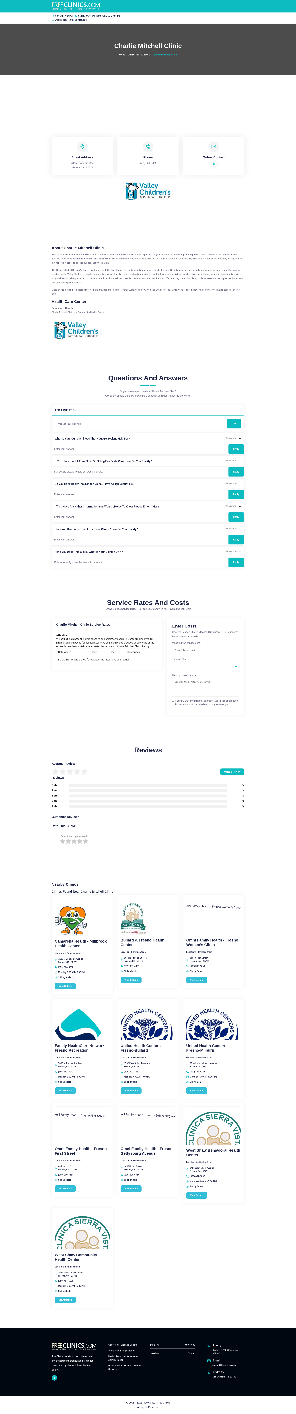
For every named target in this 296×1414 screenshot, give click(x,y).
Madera (145, 54)
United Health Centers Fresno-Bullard (141, 1047)
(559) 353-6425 (148, 163)
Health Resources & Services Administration (123, 1358)
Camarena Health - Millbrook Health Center (81, 943)
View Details (65, 986)
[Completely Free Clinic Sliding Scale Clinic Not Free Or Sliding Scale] (205, 666)
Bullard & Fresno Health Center (142, 942)
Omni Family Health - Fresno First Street (81, 1151)
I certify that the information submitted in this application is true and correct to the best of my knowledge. (206, 702)
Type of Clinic (179, 659)
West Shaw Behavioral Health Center (213, 1152)
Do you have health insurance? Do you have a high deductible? (94, 483)
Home (122, 54)
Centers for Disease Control (122, 1344)
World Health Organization (121, 1350)
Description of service (184, 675)
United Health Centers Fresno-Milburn (206, 1047)
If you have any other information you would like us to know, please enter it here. (107, 506)
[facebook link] (54, 1378)
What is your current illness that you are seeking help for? (92, 438)
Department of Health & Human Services (124, 1367)
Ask (234, 423)
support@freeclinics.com (74, 20)
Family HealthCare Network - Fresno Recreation (81, 1047)
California (133, 54)
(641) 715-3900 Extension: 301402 (103, 16)
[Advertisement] (148, 98)
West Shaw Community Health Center (76, 1257)
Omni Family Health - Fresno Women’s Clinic (212, 942)
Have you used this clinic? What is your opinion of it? (89, 551)
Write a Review (232, 771)
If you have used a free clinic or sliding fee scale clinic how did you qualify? (103, 461)
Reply (236, 449)
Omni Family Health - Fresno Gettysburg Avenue (147, 1151)
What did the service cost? (186, 643)
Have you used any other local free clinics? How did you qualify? (96, 529)
